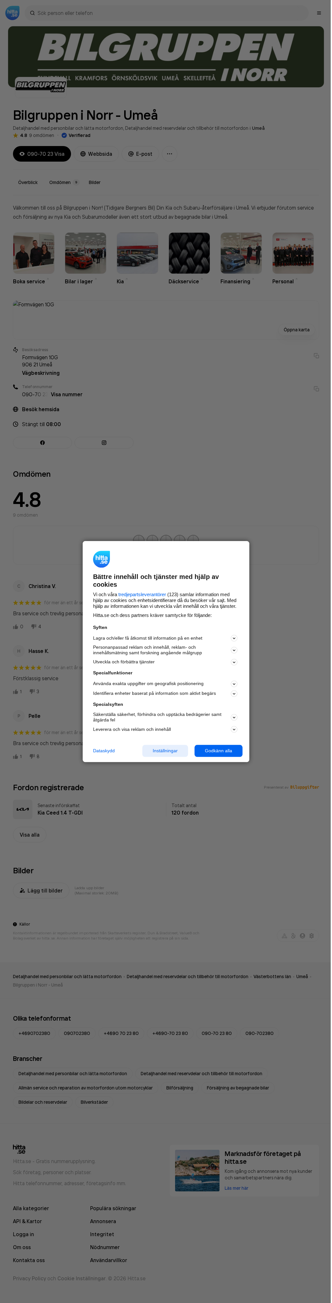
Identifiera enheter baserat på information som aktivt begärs (154, 693)
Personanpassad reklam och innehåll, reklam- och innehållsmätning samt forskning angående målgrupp (147, 650)
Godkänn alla (218, 750)
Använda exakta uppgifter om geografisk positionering (148, 683)
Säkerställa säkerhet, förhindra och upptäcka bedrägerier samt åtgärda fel (157, 717)
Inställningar (165, 750)
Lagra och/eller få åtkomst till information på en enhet (147, 638)
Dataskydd (104, 750)
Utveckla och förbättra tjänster (124, 662)
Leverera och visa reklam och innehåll (132, 729)
